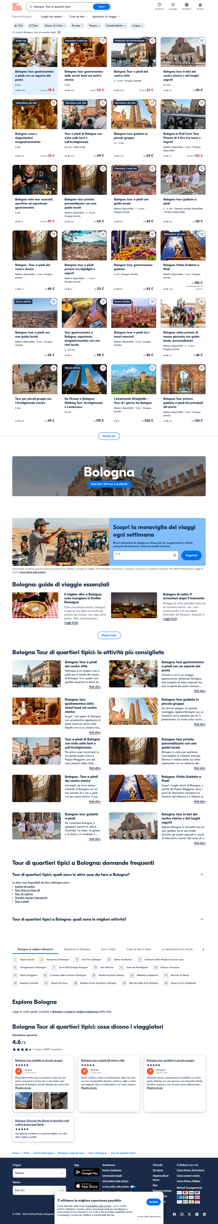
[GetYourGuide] (17, 6)
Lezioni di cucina (25, 886)
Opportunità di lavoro (160, 1177)
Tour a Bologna (97, 1153)
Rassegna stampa (162, 1190)
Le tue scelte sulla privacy (116, 1186)
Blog (155, 1185)
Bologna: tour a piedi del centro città (102, 1060)
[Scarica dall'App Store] (87, 1186)
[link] (35, 66)
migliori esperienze (87, 1011)
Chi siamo (158, 1170)
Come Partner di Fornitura (190, 1170)
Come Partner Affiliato (188, 1181)
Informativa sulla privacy (33, 572)
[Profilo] (200, 4)
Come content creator (188, 1175)
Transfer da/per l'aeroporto (31, 897)
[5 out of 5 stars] (43, 1065)
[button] (35, 66)
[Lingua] (186, 4)
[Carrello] (173, 4)
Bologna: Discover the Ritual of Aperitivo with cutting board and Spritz (42, 1122)
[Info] (59, 32)
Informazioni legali (112, 1175)
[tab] (35, 949)
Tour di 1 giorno (24, 894)
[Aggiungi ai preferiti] (54, 41)
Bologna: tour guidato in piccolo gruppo (39, 1060)
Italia (27, 1153)
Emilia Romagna (43, 1153)
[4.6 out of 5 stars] (22, 1049)
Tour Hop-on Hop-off (27, 890)
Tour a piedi (22, 901)
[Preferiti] (159, 4)
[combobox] (59, 7)
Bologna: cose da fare (71, 1153)
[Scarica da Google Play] (87, 1172)
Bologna (57, 1011)
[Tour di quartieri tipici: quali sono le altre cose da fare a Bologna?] (202, 874)
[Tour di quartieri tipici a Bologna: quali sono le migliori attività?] (202, 919)
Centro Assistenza (111, 1170)
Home (15, 1153)
